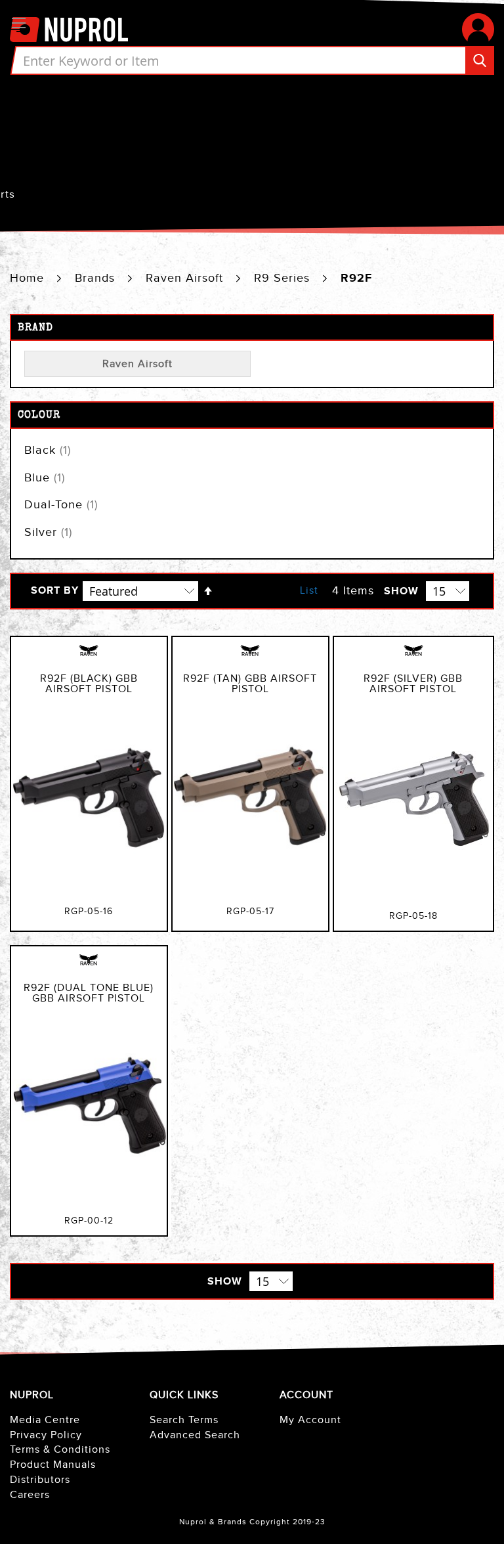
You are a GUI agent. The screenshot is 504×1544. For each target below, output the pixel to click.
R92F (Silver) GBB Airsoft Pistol (413, 684)
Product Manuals (53, 1465)
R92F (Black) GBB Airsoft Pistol (89, 684)
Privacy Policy (46, 1435)
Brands (97, 278)
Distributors (40, 1480)
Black (47, 450)
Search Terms (184, 1420)
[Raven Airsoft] (88, 657)
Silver (48, 532)
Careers (30, 1495)
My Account (310, 1420)
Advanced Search (195, 1435)
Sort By (55, 591)
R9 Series (284, 278)
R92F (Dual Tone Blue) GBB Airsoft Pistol (89, 993)
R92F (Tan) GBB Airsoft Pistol (250, 684)
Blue (44, 478)
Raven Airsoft (186, 278)
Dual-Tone (61, 505)
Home (29, 278)
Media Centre (45, 1420)
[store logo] (69, 29)
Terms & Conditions (60, 1450)
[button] (478, 29)
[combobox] (252, 60)
